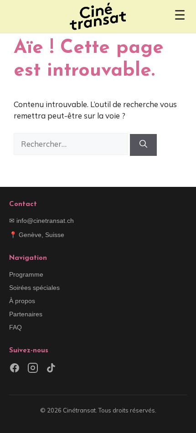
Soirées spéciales (34, 287)
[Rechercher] (143, 145)
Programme (26, 274)
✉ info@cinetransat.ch (41, 220)
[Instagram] (32, 369)
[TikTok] (51, 369)
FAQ (15, 327)
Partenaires (25, 314)
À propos (22, 300)
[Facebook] (14, 369)
